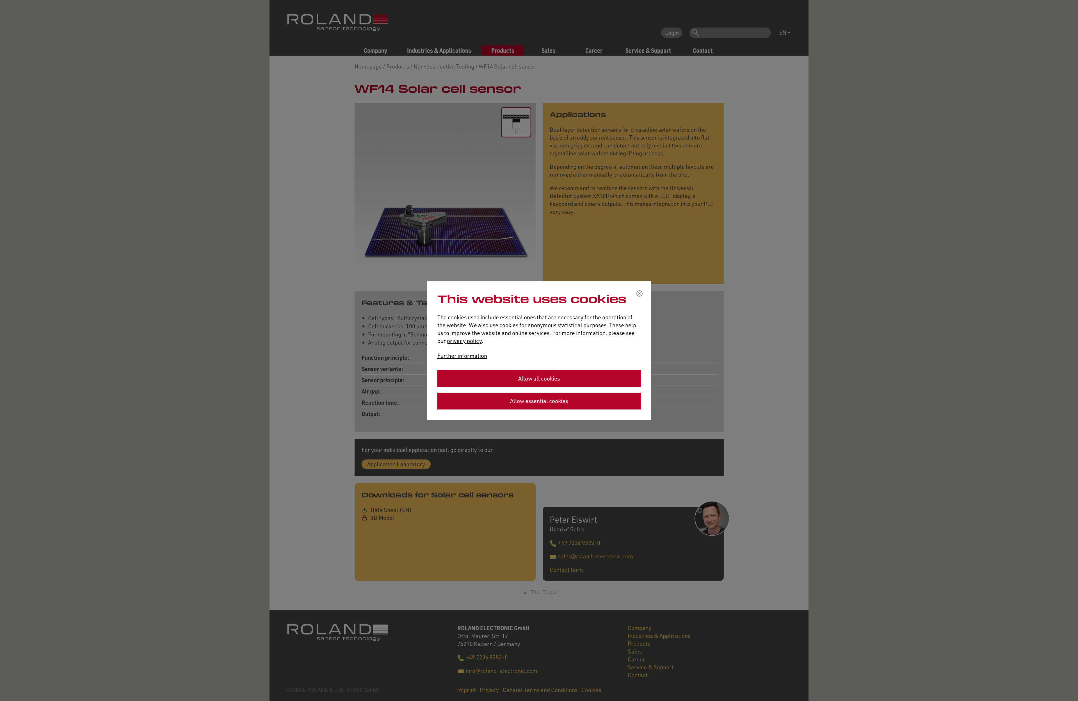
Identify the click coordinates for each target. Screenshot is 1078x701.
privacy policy (464, 340)
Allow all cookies (539, 378)
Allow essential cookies (539, 400)
